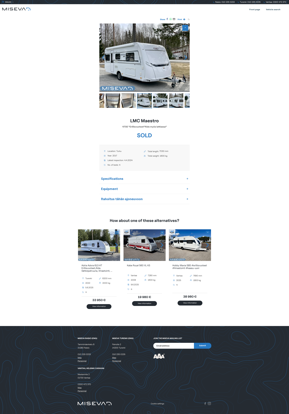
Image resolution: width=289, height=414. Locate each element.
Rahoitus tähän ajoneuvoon (122, 199)
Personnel (82, 361)
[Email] (174, 19)
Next (186, 57)
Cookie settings (157, 404)
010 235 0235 (118, 354)
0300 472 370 (84, 384)
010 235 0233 (84, 354)
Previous (103, 57)
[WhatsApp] (170, 19)
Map (80, 358)
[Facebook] (167, 19)
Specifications (112, 179)
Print (180, 19)
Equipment (109, 189)
